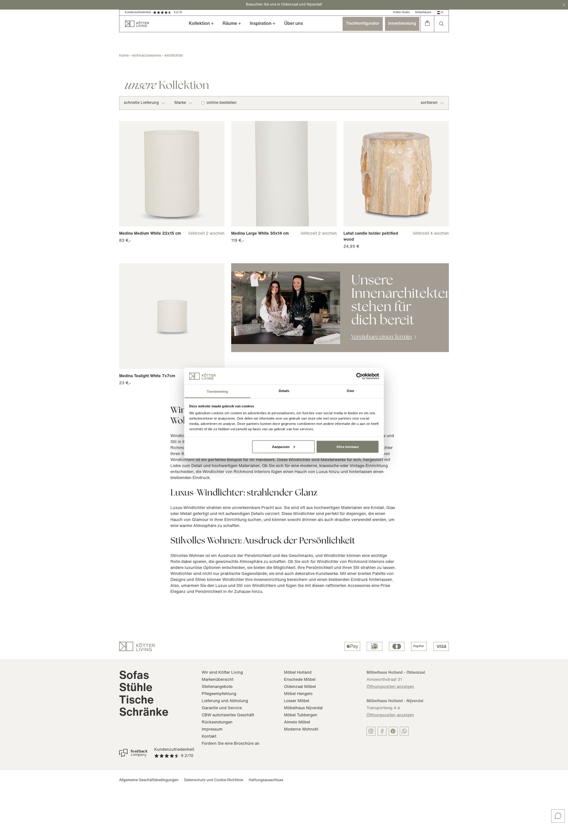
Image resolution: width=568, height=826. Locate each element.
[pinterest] (393, 731)
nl (442, 12)
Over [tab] (350, 391)
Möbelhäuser (423, 12)
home (124, 55)
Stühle (135, 688)
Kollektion (199, 24)
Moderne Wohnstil (301, 730)
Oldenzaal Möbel (300, 687)
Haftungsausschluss (266, 780)
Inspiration (261, 24)
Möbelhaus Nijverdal (303, 708)
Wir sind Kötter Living (222, 673)
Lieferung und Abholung (225, 701)
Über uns (293, 24)
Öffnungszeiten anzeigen (390, 687)
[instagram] (371, 731)
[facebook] (382, 731)
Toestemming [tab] (217, 391)
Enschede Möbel (300, 680)
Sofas (134, 676)
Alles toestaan (347, 446)
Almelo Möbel (297, 723)
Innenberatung (402, 24)
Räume (230, 24)
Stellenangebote (217, 687)
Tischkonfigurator (362, 24)
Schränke (143, 713)
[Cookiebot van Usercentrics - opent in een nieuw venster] (359, 376)
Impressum (212, 730)
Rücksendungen (217, 723)
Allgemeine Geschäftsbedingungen (149, 780)
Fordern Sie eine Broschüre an (230, 744)
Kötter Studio (401, 12)
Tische (136, 700)
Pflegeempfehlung (219, 694)
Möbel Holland (298, 673)
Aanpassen (281, 446)
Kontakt (209, 737)
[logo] (137, 646)
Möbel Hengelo (298, 694)
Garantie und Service (222, 708)
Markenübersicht (217, 680)
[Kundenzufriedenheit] (133, 753)
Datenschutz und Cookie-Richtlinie (213, 780)
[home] (134, 24)
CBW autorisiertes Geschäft (228, 715)
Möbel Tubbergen (300, 715)
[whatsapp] (404, 731)
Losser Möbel (296, 701)
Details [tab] (284, 391)
